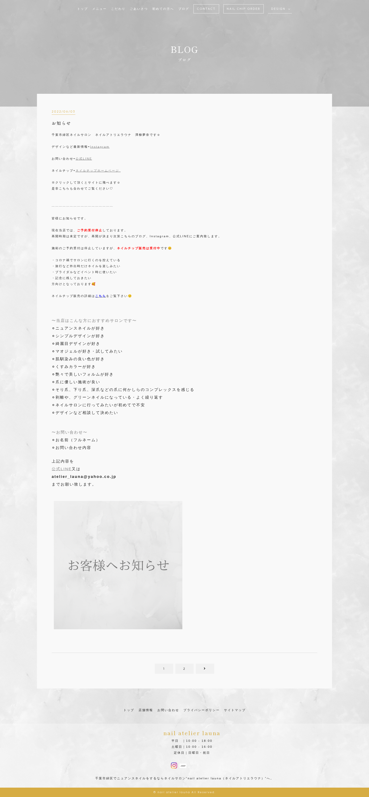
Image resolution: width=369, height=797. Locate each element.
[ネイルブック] (183, 765)
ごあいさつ (139, 8)
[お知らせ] (118, 626)
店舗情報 (146, 710)
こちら (100, 296)
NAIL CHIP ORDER (243, 9)
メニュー (99, 8)
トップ (82, 8)
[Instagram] (174, 766)
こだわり (118, 8)
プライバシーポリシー (201, 710)
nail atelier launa (174, 792)
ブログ (183, 8)
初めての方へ (163, 8)
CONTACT (206, 9)
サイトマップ (235, 710)
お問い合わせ (168, 710)
